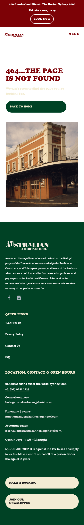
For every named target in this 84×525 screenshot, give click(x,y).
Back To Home (21, 106)
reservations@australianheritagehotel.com (33, 430)
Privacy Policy (14, 334)
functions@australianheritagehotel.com (31, 416)
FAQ (7, 357)
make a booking (22, 482)
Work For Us (13, 323)
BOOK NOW (42, 19)
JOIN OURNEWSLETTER (19, 501)
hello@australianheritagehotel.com (28, 402)
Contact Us (12, 346)
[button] (74, 34)
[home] (12, 34)
